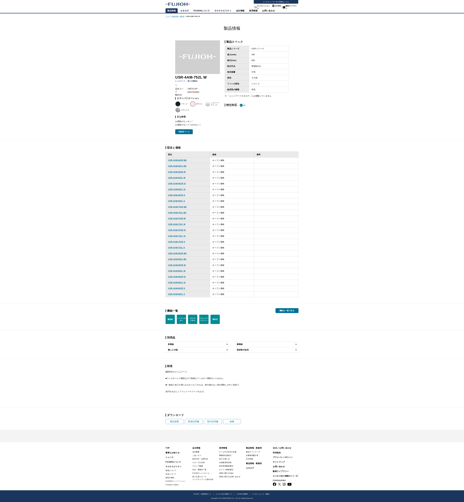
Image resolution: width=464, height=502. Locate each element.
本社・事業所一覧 (199, 470)
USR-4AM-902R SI (177, 277)
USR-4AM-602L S (176, 201)
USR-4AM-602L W (176, 178)
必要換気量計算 (252, 455)
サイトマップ (279, 462)
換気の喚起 (170, 478)
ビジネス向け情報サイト (284, 476)
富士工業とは (224, 459)
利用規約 (277, 453)
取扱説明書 (193, 421)
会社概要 (195, 452)
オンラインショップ (263, 7)
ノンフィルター (181, 319)
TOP (168, 448)
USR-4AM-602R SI (177, 184)
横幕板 (240, 344)
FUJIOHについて (202, 11)
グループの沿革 (198, 462)
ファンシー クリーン (203, 319)
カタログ (184, 11)
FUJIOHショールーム (201, 473)
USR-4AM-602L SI (176, 189)
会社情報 (240, 11)
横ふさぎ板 (173, 350)
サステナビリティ (223, 11)
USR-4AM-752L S (176, 248)
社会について (171, 474)
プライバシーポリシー (283, 457)
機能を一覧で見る (287, 310)
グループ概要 (197, 466)
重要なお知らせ (173, 453)
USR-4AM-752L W (176, 224)
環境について (171, 470)
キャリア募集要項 (226, 470)
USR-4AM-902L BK (177, 259)
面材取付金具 (243, 350)
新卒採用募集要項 (226, 466)
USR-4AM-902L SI (176, 283)
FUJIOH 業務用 (242, 494)
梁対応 (215, 319)
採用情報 (253, 11)
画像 (232, 421)
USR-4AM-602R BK (177, 160)
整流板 (170, 319)
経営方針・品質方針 (200, 459)
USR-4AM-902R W (177, 265)
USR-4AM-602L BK (177, 166)
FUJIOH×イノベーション (175, 481)
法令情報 (249, 459)
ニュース (170, 457)
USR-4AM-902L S (176, 294)
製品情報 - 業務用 (254, 463)
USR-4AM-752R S (176, 242)
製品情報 (171, 11)
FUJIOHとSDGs (172, 485)
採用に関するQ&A (226, 473)
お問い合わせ (279, 467)
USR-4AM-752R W (177, 219)
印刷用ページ (184, 132)
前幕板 (171, 344)
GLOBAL (278, 6)
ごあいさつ (196, 455)
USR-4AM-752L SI (176, 236)
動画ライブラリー (291, 7)
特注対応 (231, 105)
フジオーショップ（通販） (261, 494)
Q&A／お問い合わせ (282, 448)
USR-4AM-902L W (176, 271)
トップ (168, 16)
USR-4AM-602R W (177, 172)
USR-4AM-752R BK (177, 207)
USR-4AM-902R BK (177, 253)
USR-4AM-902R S (176, 288)
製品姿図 (174, 421)
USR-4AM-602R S (176, 195)
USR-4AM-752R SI (177, 230)
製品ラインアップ (253, 452)
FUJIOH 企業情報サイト (202, 494)
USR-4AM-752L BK (177, 213)
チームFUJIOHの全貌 (227, 452)
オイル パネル (192, 319)
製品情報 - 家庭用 (178, 16)
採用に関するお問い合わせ (229, 477)
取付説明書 (212, 421)
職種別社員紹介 (225, 455)
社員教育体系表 (225, 462)
